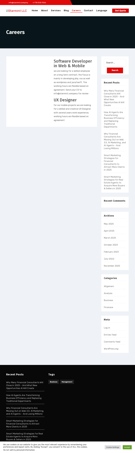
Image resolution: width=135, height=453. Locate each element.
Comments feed (112, 342)
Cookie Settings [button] (112, 447)
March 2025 (110, 238)
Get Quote (120, 10)
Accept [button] (127, 447)
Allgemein (109, 286)
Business (108, 300)
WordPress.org (111, 349)
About (44, 10)
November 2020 (112, 266)
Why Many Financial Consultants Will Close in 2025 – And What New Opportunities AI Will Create (24, 385)
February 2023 (111, 252)
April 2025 (109, 231)
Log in (107, 328)
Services (56, 10)
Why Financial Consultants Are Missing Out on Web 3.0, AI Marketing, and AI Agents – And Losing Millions (25, 411)
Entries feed (110, 335)
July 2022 (109, 259)
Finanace (108, 307)
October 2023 (111, 245)
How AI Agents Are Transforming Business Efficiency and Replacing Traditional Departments (24, 398)
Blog (66, 10)
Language (101, 10)
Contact (88, 10)
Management (67, 382)
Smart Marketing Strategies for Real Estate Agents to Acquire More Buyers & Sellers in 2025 (114, 183)
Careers (76, 10)
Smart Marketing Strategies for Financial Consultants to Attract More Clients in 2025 (22, 424)
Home (35, 10)
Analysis (108, 293)
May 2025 (109, 224)
